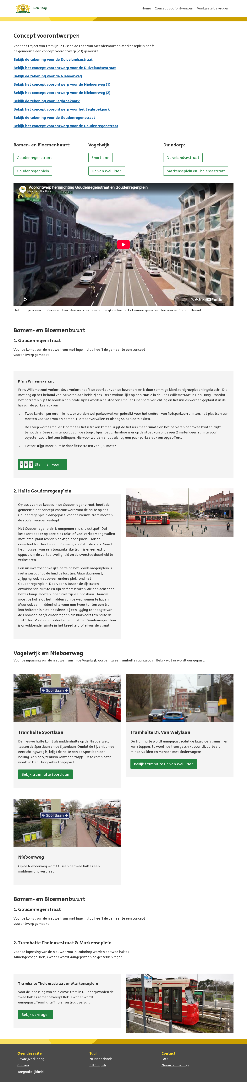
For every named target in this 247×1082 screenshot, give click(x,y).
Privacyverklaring (31, 1059)
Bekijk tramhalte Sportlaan (45, 774)
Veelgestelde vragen (213, 8)
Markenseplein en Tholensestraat (196, 170)
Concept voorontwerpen (174, 8)
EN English (97, 1065)
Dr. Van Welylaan (107, 170)
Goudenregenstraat (34, 157)
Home (146, 8)
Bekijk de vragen (36, 1014)
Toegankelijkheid (30, 1071)
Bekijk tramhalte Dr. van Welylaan (164, 763)
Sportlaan (100, 157)
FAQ (165, 1059)
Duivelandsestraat (183, 157)
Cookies (23, 1065)
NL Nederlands (100, 1059)
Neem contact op (175, 1065)
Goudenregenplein (33, 170)
